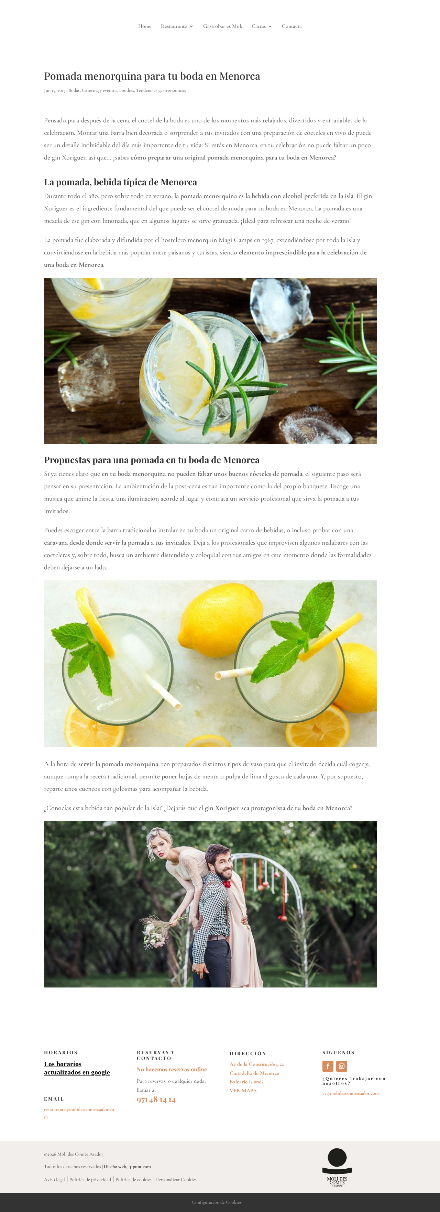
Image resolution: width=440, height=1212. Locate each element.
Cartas (259, 27)
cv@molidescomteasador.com (350, 1093)
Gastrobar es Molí (222, 27)
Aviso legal (54, 1179)
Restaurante (174, 27)
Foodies (126, 90)
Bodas (74, 90)
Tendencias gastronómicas (161, 90)
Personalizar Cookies (176, 1179)
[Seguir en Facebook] (327, 1066)
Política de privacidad (90, 1179)
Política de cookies (134, 1179)
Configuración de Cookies (217, 1202)
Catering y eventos (99, 90)
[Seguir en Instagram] (341, 1066)
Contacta (292, 27)
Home (145, 27)
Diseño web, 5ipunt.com (127, 1166)
